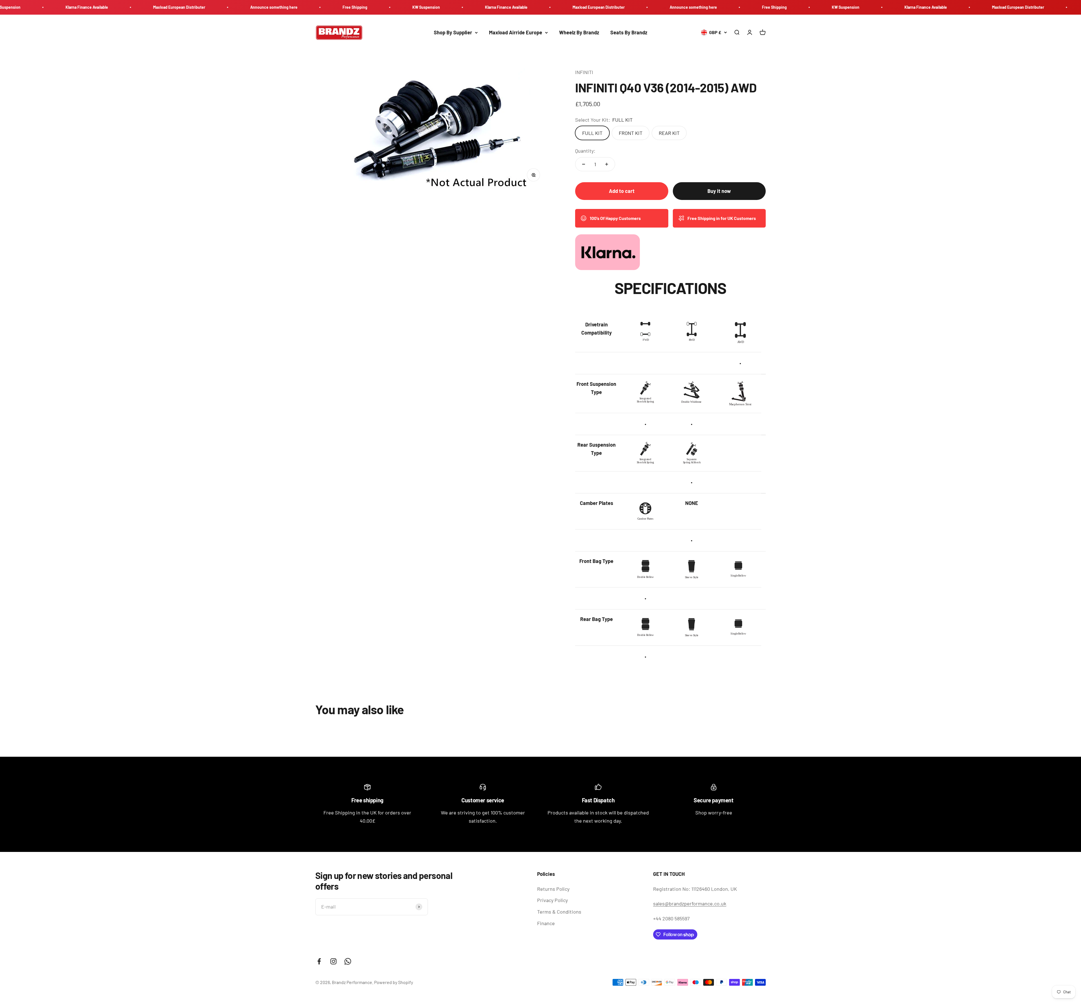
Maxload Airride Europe (515, 32)
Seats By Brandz (628, 32)
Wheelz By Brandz (579, 32)
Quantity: (585, 151)
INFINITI (584, 72)
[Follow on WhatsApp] (348, 961)
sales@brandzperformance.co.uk (689, 903)
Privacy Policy (552, 900)
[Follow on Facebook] (319, 961)
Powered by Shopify (393, 982)
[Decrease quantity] (583, 164)
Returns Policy (553, 889)
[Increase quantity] (606, 164)
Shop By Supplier (453, 32)
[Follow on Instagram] (333, 961)
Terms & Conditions (559, 912)
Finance (546, 923)
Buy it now (719, 191)
